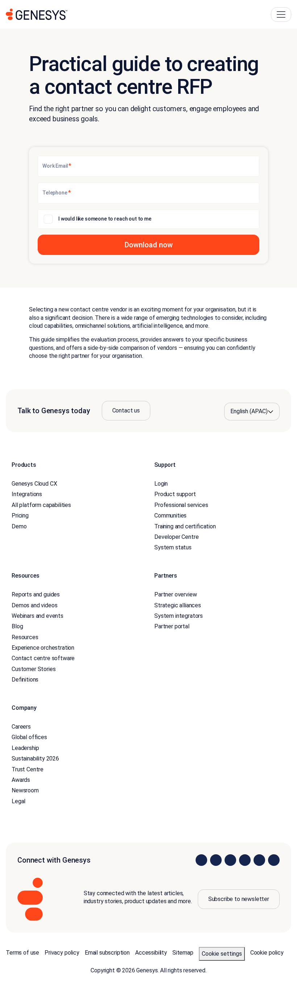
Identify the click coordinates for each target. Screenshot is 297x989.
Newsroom (25, 790)
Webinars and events (37, 615)
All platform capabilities (41, 505)
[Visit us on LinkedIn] (201, 860)
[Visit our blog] (274, 860)
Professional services (181, 505)
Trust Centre (27, 769)
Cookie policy (267, 952)
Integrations (27, 494)
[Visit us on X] (230, 860)
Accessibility (151, 952)
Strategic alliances (177, 605)
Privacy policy (62, 952)
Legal (18, 801)
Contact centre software (43, 658)
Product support (175, 494)
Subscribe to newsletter (238, 899)
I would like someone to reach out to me (104, 219)
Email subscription (107, 952)
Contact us (126, 410)
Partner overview (175, 594)
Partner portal (171, 626)
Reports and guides (36, 594)
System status (173, 547)
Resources (25, 637)
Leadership (25, 748)
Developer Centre (176, 536)
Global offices (29, 737)
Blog (17, 626)
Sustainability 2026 (35, 758)
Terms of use (22, 952)
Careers (21, 726)
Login (161, 483)
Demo (19, 526)
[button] (148, 245)
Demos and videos (34, 605)
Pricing (20, 515)
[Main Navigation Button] (281, 14)
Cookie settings (222, 953)
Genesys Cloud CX (34, 483)
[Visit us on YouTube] (259, 860)
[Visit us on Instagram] (216, 860)
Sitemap (182, 952)
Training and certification (185, 526)
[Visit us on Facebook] (245, 860)
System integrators (178, 615)
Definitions (25, 679)
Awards (21, 779)
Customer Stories (33, 669)
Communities (170, 515)
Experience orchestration (43, 647)
